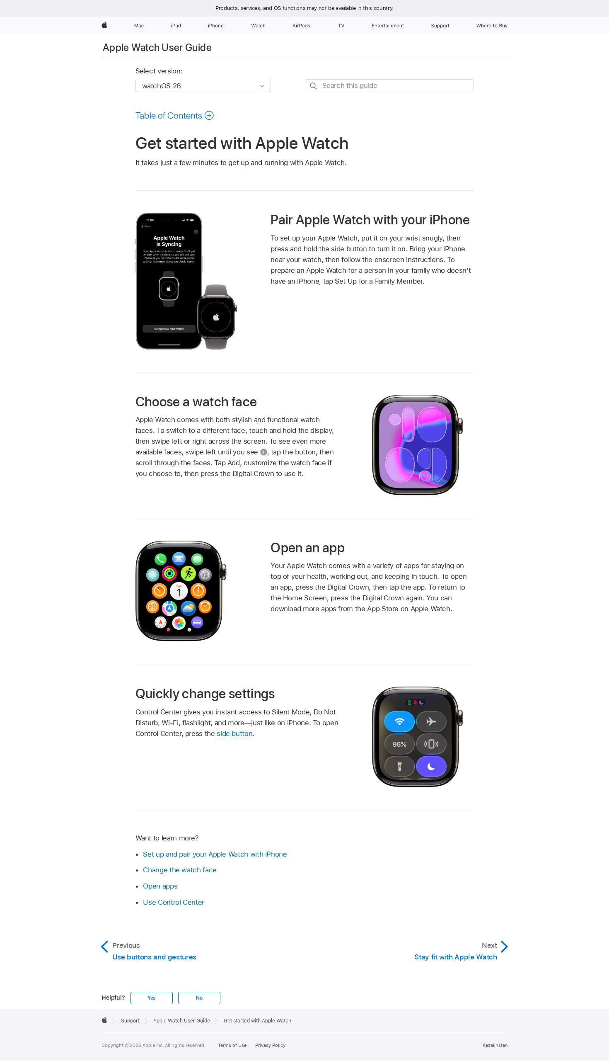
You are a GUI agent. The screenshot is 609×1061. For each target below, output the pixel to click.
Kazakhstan (495, 1045)
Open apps (160, 886)
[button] (175, 115)
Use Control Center (173, 902)
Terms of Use (232, 1045)
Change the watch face (180, 870)
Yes (151, 998)
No (199, 998)
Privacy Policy (270, 1045)
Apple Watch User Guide (157, 47)
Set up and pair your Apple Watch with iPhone (215, 854)
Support (130, 1021)
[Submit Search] (313, 86)
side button (234, 733)
